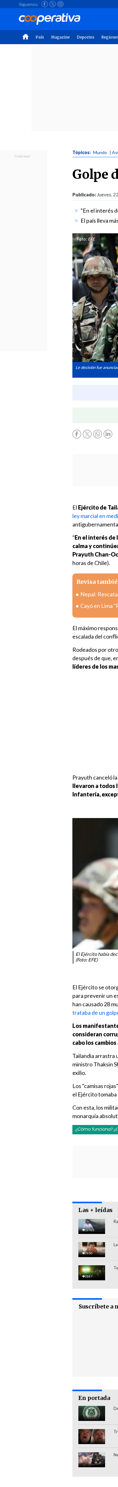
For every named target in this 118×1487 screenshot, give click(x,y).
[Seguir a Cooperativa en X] (52, 4)
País (40, 37)
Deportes (85, 37)
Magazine (60, 37)
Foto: (82, 238)
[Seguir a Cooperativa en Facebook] (45, 4)
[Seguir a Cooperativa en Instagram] (60, 4)
